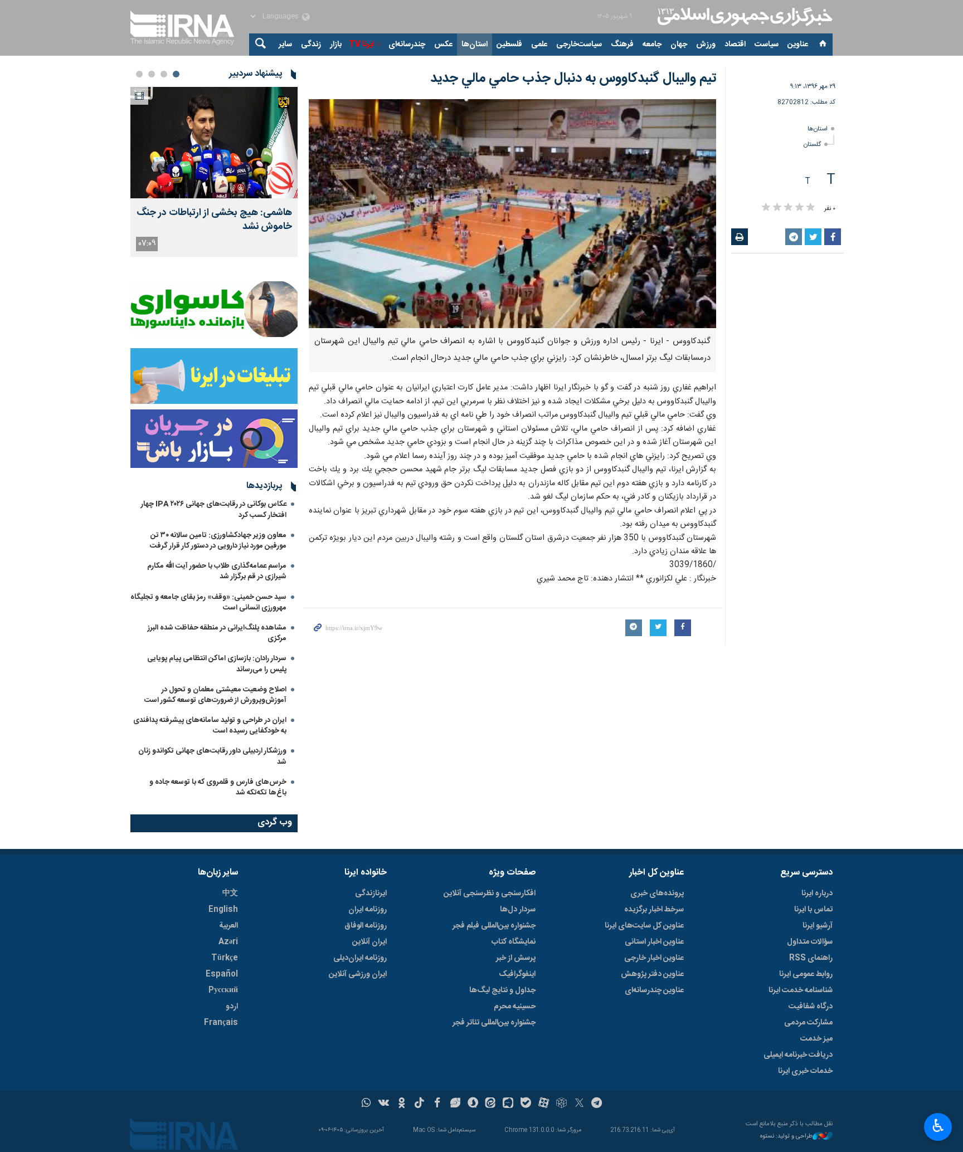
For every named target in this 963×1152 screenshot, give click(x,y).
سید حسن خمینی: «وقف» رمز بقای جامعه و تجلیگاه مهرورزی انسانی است (208, 602)
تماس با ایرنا (813, 909)
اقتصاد (735, 44)
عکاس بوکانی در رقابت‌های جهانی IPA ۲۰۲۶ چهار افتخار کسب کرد (213, 509)
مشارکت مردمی (808, 1022)
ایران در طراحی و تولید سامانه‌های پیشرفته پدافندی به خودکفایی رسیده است (209, 725)
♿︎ (938, 1126)
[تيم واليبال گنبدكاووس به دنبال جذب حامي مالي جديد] (512, 213)
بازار (336, 44)
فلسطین (509, 44)
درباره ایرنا (817, 893)
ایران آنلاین (369, 942)
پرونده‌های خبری (657, 893)
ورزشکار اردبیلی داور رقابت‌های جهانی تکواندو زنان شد (212, 756)
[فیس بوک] (437, 1104)
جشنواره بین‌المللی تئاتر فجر (494, 1022)
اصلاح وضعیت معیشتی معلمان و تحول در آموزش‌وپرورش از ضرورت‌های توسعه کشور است (215, 695)
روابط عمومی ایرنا (806, 974)
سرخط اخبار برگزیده (654, 909)
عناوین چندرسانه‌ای (654, 990)
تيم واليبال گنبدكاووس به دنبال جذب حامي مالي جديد (573, 78)
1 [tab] (176, 74)
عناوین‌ (797, 44)
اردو (232, 1006)
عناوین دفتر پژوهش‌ (652, 974)
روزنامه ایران (367, 909)
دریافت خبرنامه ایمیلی (798, 1055)
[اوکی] (401, 1104)
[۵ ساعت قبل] (214, 142)
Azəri (228, 942)
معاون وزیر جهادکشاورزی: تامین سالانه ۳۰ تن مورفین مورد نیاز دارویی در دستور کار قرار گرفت (218, 540)
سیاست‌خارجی (579, 44)
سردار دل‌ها (518, 909)
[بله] (525, 1104)
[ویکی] (383, 1104)
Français (221, 1022)
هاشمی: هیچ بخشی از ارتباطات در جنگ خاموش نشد (214, 220)
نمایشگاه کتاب (514, 942)
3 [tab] (151, 74)
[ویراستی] (455, 1104)
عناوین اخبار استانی (654, 942)
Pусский (223, 990)
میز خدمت (816, 1039)
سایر (285, 44)
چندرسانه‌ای (406, 44)
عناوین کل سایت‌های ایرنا (644, 926)
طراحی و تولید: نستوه (786, 1136)
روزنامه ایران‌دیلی (360, 958)
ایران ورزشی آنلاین (358, 974)
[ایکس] (579, 1104)
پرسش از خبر (516, 958)
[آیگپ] (507, 1104)
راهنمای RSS (811, 958)
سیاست (767, 44)
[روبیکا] (561, 1104)
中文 (230, 893)
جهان (678, 44)
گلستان (812, 144)
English (223, 909)
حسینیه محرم (515, 1006)
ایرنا (743, 17)
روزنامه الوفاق (365, 926)
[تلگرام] (597, 1104)
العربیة (228, 926)
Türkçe (224, 958)
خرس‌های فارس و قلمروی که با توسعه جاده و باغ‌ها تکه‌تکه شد (217, 787)
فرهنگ (622, 44)
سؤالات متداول (810, 942)
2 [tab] (163, 74)
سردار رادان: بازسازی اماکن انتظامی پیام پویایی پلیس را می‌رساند (216, 663)
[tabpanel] (214, 172)
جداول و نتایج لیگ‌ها (502, 990)
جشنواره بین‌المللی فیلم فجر (494, 926)
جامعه (652, 44)
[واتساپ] (366, 1104)
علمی (539, 44)
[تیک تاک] (419, 1104)
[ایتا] (490, 1104)
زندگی (311, 44)
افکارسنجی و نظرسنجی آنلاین (490, 893)
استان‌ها (474, 44)
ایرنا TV (361, 44)
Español (222, 974)
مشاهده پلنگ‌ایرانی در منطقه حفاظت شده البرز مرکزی (217, 633)
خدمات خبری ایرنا (805, 1071)
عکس (443, 44)
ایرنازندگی (371, 893)
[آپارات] (543, 1104)
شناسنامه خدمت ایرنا (801, 990)
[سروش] (472, 1104)
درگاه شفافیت (811, 1006)
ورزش (706, 44)
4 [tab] (139, 74)
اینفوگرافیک (517, 974)
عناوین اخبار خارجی (654, 958)
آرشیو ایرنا (817, 926)
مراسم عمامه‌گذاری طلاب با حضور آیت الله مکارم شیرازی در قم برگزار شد (216, 571)
